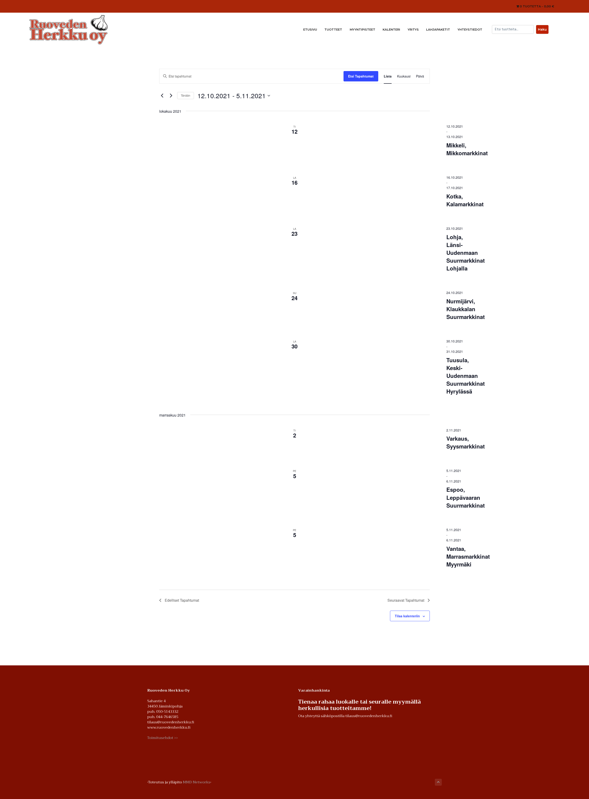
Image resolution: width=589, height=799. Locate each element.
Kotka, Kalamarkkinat (465, 200)
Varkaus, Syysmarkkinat (465, 442)
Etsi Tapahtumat (361, 76)
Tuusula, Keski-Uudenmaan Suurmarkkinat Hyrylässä (465, 375)
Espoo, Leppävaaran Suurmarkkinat (465, 497)
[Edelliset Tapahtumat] (162, 95)
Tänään (185, 95)
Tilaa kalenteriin (407, 616)
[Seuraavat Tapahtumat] (171, 95)
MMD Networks (196, 782)
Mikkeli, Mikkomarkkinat (467, 149)
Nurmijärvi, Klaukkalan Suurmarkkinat (465, 309)
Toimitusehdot (162, 738)
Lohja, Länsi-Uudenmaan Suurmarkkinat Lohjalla (465, 252)
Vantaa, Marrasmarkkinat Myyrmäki (468, 556)
